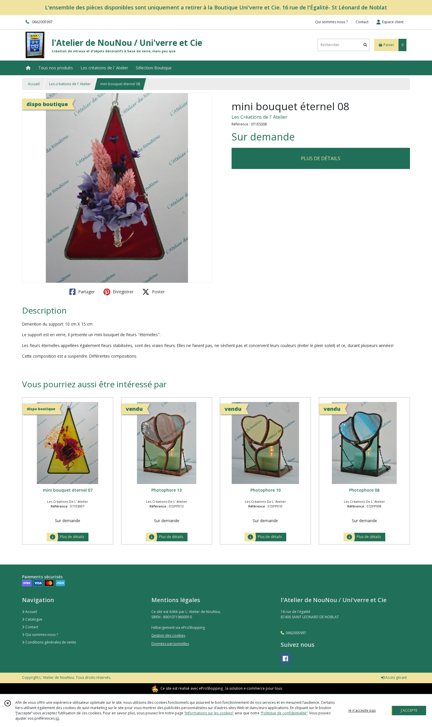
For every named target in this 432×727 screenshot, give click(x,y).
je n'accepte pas (362, 710)
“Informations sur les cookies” (209, 713)
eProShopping (211, 688)
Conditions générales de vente (50, 642)
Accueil (34, 83)
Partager (86, 291)
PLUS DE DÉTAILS (320, 158)
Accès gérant (395, 677)
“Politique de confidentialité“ (283, 713)
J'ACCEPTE (409, 710)
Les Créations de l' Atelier (259, 117)
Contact (362, 21)
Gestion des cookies (168, 635)
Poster (158, 291)
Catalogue (33, 619)
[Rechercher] (365, 45)
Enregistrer (122, 291)
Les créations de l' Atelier (70, 83)
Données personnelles (170, 643)
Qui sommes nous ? (41, 634)
